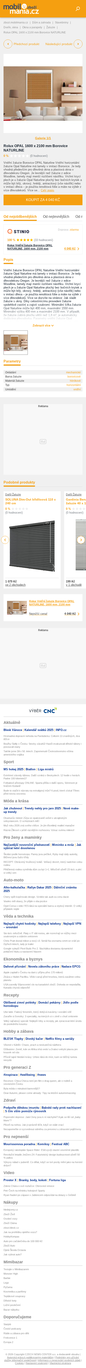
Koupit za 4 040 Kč (43, 200)
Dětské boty (10, 1300)
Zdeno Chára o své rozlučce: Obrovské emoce (29, 1186)
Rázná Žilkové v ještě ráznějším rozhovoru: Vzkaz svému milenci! (39, 830)
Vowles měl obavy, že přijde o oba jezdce (25, 901)
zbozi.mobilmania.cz (16, 22)
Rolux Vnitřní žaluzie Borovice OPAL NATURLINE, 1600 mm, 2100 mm (29, 247)
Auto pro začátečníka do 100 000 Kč (23, 1241)
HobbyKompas (11, 1236)
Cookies (19, 1363)
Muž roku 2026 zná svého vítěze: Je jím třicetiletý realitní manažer (39, 825)
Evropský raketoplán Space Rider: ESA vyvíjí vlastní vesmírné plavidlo (41, 1150)
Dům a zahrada (41, 22)
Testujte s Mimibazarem (16, 1269)
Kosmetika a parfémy (15, 1291)
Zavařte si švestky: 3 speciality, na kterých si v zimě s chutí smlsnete (41, 1016)
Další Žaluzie (13, 494)
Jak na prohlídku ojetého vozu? (20, 1232)
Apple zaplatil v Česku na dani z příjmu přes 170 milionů (33, 972)
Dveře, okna (11, 27)
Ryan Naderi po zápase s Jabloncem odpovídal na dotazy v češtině (40, 1195)
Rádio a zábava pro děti (16, 1333)
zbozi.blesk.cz (11, 1227)
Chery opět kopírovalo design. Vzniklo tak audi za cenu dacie (36, 897)
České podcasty (12, 1328)
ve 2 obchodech (15, 584)
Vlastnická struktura (60, 1363)
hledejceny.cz (11, 1209)
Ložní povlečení (12, 1305)
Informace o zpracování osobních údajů (59, 1360)
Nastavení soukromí (37, 1363)
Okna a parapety (32, 27)
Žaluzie (50, 27)
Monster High (11, 1273)
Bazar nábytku (11, 1309)
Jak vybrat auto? (13, 1254)
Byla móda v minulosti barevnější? (22, 1088)
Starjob (7, 1324)
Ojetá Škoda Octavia (15, 1250)
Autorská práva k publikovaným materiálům (30, 1357)
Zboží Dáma (10, 1223)
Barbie (7, 1278)
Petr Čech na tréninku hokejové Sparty (24, 1190)
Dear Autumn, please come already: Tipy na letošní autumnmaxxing (40, 1093)
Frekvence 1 (10, 1337)
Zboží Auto (9, 1245)
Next (81, 540)
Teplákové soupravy (14, 1296)
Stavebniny (61, 22)
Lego (6, 1282)
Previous (5, 540)
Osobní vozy (10, 1218)
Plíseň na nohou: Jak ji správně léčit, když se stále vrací (34, 1124)
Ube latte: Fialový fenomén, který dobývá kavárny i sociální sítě (37, 1012)
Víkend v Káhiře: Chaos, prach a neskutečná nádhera (32, 1045)
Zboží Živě (9, 1214)
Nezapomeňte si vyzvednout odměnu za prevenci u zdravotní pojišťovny (42, 1129)
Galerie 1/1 (43, 138)
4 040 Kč (70, 248)
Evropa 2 (8, 1342)
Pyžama (8, 1287)
